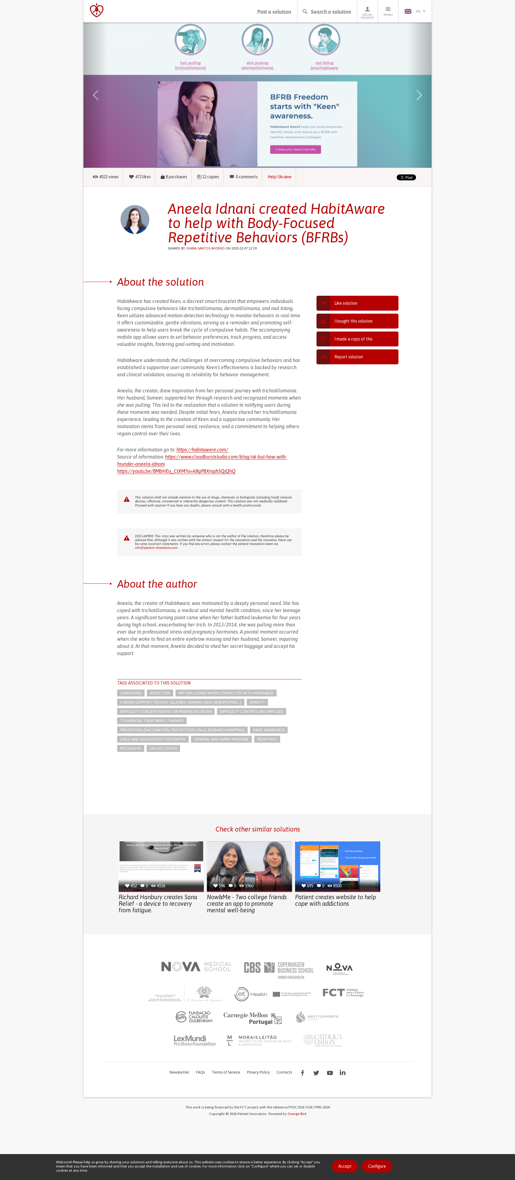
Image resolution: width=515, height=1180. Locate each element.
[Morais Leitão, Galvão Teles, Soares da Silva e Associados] (259, 1040)
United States (163, 748)
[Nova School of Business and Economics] (339, 968)
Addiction (160, 693)
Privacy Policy (258, 1072)
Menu (388, 14)
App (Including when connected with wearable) (226, 693)
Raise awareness (269, 730)
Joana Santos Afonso (205, 248)
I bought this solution (353, 321)
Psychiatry (130, 748)
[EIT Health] (273, 994)
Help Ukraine (279, 176)
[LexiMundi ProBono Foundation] (194, 1040)
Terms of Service (226, 1072)
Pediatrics (267, 739)
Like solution (345, 303)
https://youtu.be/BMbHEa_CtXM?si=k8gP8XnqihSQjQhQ (176, 471)
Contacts (284, 1072)
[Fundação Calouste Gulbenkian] (194, 1016)
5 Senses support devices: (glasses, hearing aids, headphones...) (180, 702)
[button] (104, 95)
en (418, 11)
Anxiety (257, 702)
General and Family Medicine (221, 739)
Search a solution (331, 12)
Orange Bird (297, 1114)
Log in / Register (367, 16)
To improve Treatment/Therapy (152, 720)
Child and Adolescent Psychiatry (153, 739)
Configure (377, 1166)
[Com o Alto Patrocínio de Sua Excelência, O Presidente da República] (186, 994)
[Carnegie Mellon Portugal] (254, 1018)
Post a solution (274, 12)
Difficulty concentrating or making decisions (166, 711)
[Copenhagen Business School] (278, 970)
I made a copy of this (353, 339)
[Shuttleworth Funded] (317, 1016)
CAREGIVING (131, 693)
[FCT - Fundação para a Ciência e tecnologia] (345, 992)
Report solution (348, 356)
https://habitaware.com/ (202, 449)
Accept (345, 1166)
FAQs (200, 1072)
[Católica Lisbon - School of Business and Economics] (322, 1040)
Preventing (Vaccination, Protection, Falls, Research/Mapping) (182, 730)
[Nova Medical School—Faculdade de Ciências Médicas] (196, 966)
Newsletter (179, 1072)
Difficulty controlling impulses (251, 711)
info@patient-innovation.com (156, 547)
